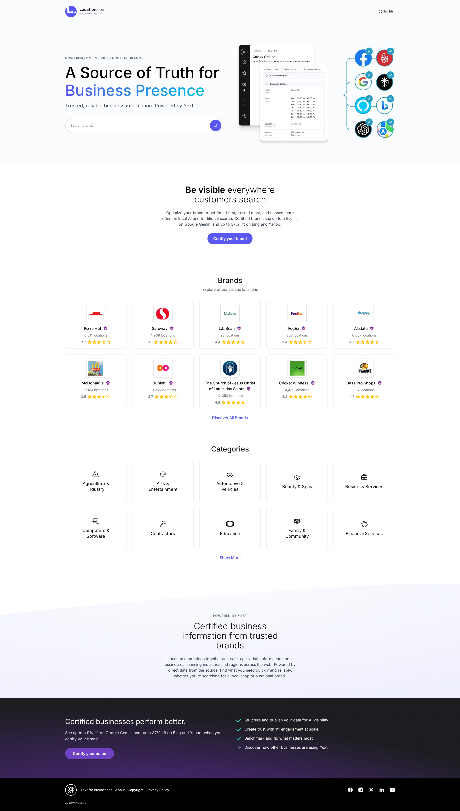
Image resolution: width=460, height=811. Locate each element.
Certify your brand (230, 238)
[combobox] (144, 125)
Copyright (136, 790)
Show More (230, 557)
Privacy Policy (157, 790)
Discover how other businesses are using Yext (286, 747)
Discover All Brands (230, 417)
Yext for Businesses (96, 790)
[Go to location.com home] (85, 11)
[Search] (215, 125)
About (120, 790)
